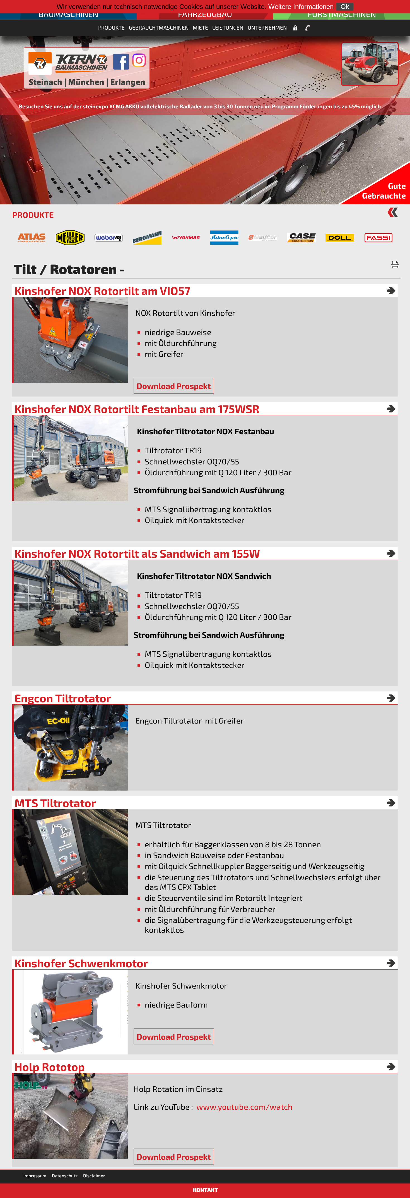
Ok (345, 6)
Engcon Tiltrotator (63, 698)
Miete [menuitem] (200, 27)
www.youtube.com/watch (244, 1106)
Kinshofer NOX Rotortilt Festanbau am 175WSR (137, 408)
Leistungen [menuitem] (227, 27)
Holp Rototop (50, 1066)
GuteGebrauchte (384, 190)
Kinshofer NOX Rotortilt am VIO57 (102, 290)
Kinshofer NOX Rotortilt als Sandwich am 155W (137, 553)
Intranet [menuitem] (295, 28)
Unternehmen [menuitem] (267, 27)
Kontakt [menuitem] (307, 28)
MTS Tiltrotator (55, 802)
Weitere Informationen (301, 6)
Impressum (34, 1175)
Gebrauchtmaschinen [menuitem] (159, 27)
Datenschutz (65, 1175)
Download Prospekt (174, 386)
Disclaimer (94, 1175)
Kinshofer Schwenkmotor (81, 963)
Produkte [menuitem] (111, 27)
